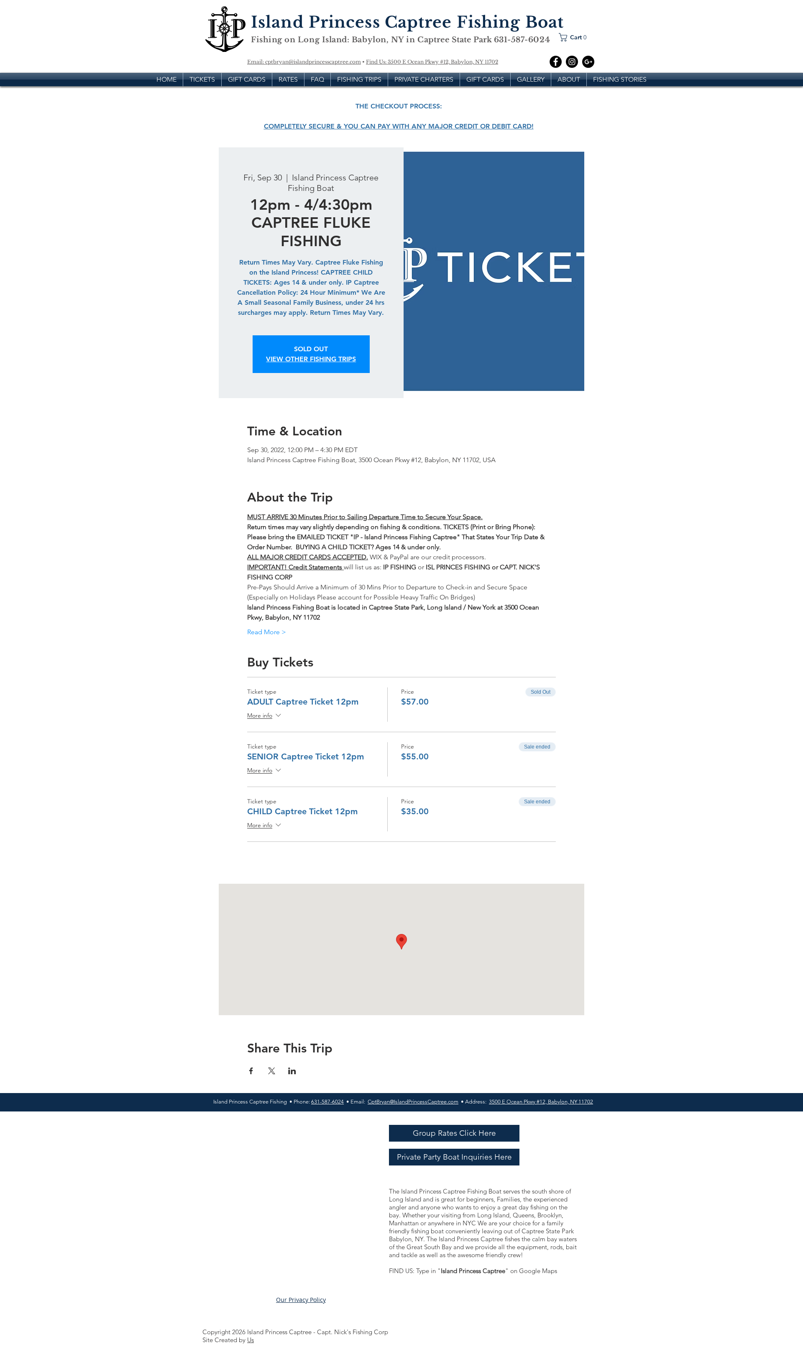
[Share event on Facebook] (251, 1071)
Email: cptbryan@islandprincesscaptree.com (304, 62)
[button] (575, 37)
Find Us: (377, 62)
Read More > (266, 632)
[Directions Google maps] (588, 62)
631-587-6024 (327, 1101)
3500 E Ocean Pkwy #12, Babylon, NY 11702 (443, 62)
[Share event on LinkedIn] (292, 1071)
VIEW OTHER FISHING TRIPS (311, 359)
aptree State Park (459, 39)
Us (250, 1340)
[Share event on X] (272, 1071)
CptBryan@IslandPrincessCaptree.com (413, 1101)
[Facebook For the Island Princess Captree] (556, 62)
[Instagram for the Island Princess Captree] (572, 62)
